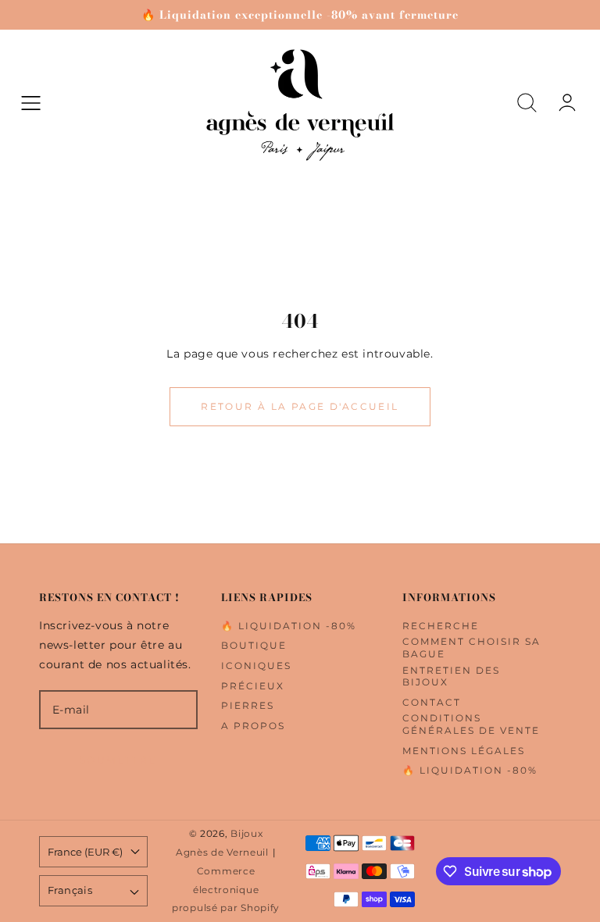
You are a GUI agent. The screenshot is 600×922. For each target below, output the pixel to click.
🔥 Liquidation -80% (288, 626)
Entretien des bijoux (451, 676)
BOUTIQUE (254, 645)
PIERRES (247, 705)
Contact (431, 702)
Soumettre (118, 760)
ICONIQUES (256, 665)
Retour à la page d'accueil (299, 406)
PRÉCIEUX (252, 686)
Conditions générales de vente (471, 724)
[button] (31, 102)
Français (70, 890)
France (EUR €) (85, 851)
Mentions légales (463, 750)
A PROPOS (253, 726)
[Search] (527, 102)
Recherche (440, 626)
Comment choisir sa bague (471, 647)
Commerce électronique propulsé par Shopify (226, 890)
